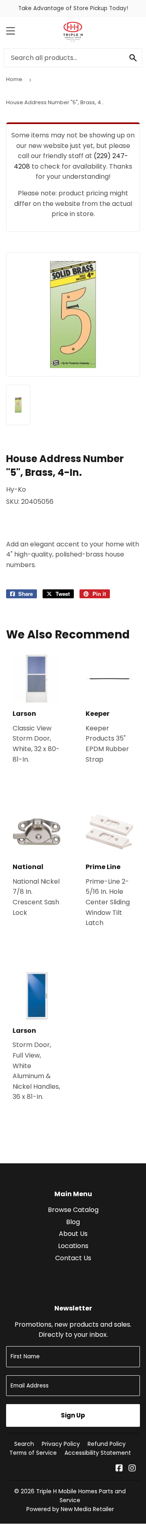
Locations (73, 1245)
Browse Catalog (73, 1209)
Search (24, 1444)
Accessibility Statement (97, 1453)
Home (14, 79)
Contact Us (73, 1258)
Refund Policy (107, 1444)
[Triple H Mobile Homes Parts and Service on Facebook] (119, 1468)
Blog (73, 1222)
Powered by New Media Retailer (70, 1509)
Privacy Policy (61, 1444)
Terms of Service (33, 1453)
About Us (73, 1233)
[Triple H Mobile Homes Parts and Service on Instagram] (132, 1468)
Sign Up (73, 1415)
